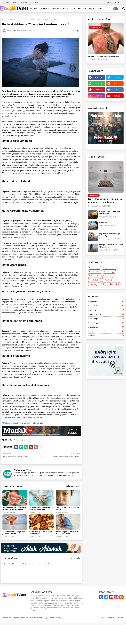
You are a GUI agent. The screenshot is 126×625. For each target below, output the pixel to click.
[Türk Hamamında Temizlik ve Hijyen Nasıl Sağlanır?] (106, 177)
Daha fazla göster (73, 486)
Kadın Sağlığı (95, 280)
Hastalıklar (82, 8)
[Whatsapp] (26, 447)
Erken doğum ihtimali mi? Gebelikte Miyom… (67, 533)
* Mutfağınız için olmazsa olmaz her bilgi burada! (22, 423)
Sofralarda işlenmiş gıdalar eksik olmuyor (40, 533)
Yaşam (99, 8)
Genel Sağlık (68, 8)
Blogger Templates (20, 618)
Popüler (44, 8)
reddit (116, 83)
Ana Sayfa (6, 2)
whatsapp (98, 83)
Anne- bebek (107, 306)
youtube (116, 96)
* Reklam (119, 618)
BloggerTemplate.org (52, 618)
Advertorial (107, 301)
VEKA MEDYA (21, 469)
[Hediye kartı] (93, 225)
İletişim (16, 2)
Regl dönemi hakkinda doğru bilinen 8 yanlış (110, 234)
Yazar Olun (33, 2)
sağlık (103, 284)
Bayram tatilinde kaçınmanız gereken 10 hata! (14, 533)
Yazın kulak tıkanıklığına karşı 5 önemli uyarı (39, 508)
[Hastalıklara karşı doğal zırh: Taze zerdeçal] (93, 214)
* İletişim (110, 618)
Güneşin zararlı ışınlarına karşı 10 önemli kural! (111, 246)
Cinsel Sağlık (95, 268)
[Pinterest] (31, 447)
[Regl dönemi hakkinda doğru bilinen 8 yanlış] (93, 236)
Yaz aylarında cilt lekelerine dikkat (67, 508)
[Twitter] (21, 447)
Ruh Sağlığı (108, 280)
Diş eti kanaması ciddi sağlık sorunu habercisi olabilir (14, 508)
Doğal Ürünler (96, 272)
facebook (98, 77)
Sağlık (91, 8)
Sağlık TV (55, 8)
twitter (116, 77)
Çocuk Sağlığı (114, 284)
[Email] (36, 447)
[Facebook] (16, 447)
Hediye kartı (104, 222)
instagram (98, 96)
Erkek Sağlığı (110, 272)
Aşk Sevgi (107, 310)
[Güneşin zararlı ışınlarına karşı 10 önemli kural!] (93, 248)
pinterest (98, 89)
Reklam (24, 2)
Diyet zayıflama (110, 268)
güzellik (107, 335)
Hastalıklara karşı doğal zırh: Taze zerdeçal (110, 212)
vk (117, 89)
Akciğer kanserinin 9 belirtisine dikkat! (104, 56)
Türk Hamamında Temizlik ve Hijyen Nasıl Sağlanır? (105, 200)
